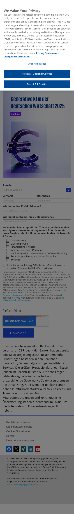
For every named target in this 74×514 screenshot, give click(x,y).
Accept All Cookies (37, 84)
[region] (37, 45)
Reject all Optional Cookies (37, 73)
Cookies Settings (37, 63)
